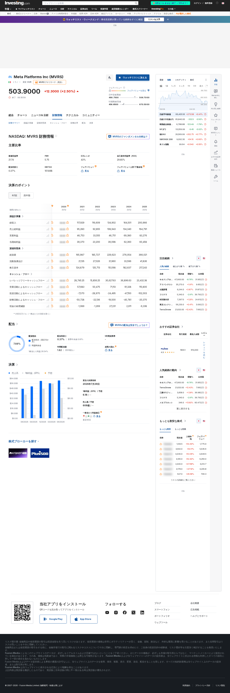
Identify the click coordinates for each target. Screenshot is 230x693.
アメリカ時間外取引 (59, 14)
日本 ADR (94, 14)
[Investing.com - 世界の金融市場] (17, 3)
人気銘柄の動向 (168, 370)
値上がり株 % (179, 266)
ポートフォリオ (162, 616)
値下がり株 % (194, 266)
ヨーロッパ (120, 14)
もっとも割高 (180, 429)
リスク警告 (220, 685)
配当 (84, 123)
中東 (129, 14)
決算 (91, 123)
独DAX (163, 134)
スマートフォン (162, 609)
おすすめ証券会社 (170, 326)
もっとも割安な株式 (171, 421)
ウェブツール (161, 622)
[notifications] (217, 2)
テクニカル (72, 115)
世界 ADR (83, 14)
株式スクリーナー (140, 9)
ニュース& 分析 (40, 115)
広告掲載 (194, 609)
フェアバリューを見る (136, 90)
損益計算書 (28, 123)
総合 (11, 115)
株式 (9, 14)
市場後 (74, 14)
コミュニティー (91, 115)
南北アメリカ (106, 14)
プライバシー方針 (202, 685)
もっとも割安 (165, 429)
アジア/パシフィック (142, 14)
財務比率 (74, 123)
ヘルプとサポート (199, 616)
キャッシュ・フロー (58, 123)
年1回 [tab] (14, 195)
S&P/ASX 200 (166, 139)
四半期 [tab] (27, 195)
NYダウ (163, 129)
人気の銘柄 (164, 266)
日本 (36, 14)
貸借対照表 (41, 123)
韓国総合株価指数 (167, 124)
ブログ (157, 603)
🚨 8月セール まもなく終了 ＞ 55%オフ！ (170, 3)
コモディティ (180, 80)
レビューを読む (204, 350)
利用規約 (186, 685)
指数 (169, 80)
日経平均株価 (165, 114)
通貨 (161, 80)
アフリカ (157, 14)
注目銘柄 (165, 258)
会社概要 (194, 603)
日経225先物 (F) (167, 119)
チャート (22, 115)
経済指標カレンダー (120, 9)
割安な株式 (168, 14)
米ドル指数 (164, 144)
